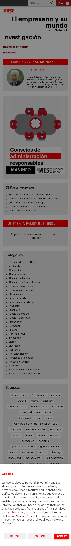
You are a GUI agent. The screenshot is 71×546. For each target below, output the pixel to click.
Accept (62, 536)
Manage (40, 536)
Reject (14, 536)
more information (13, 512)
